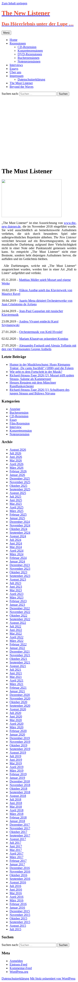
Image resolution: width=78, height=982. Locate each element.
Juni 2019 (16, 759)
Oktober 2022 (18, 615)
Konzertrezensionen (30, 50)
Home (13, 39)
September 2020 (20, 705)
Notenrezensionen (29, 61)
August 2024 (18, 536)
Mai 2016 (16, 893)
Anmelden (16, 961)
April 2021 (16, 680)
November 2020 (20, 698)
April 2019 (16, 767)
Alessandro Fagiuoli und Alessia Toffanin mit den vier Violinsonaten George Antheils (39, 347)
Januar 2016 (17, 907)
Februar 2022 (18, 644)
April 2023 (16, 594)
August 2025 (18, 493)
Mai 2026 (16, 460)
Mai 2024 (16, 547)
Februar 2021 (18, 687)
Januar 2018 (17, 821)
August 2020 (18, 709)
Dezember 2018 (20, 781)
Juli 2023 (15, 583)
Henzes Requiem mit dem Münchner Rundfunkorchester (33, 384)
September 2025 (20, 489)
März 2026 (16, 467)
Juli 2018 (15, 799)
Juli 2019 (15, 756)
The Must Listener (21, 83)
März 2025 (16, 511)
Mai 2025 (16, 503)
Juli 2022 (15, 626)
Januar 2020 (17, 734)
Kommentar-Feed (21, 968)
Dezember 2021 (20, 651)
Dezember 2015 (20, 911)
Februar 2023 (18, 601)
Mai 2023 (16, 590)
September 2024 (20, 532)
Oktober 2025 (18, 485)
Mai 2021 (16, 677)
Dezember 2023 (20, 565)
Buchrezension (19, 412)
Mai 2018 (16, 806)
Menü (6, 32)
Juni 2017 (16, 846)
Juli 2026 (15, 453)
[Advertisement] (39, 130)
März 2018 (16, 814)
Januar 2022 (17, 648)
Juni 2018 (16, 803)
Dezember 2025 (20, 478)
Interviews (16, 65)
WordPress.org (19, 971)
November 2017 (20, 828)
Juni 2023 (16, 586)
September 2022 (20, 619)
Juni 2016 (16, 889)
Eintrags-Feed (18, 964)
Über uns (15, 72)
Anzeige (15, 409)
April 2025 (16, 507)
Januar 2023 (17, 604)
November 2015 (20, 914)
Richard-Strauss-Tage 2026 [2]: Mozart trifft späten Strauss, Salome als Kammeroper (42, 377)
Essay (13, 419)
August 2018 (18, 795)
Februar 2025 (18, 514)
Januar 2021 (17, 691)
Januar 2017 (17, 864)
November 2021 (20, 655)
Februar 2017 (18, 860)
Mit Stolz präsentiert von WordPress (52, 978)
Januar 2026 (17, 475)
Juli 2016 (15, 886)
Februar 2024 (18, 558)
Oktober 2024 (18, 529)
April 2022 (16, 637)
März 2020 (16, 727)
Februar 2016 (18, 904)
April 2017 (16, 853)
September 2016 (20, 878)
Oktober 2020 (18, 702)
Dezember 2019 (20, 738)
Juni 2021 (16, 673)
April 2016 (16, 896)
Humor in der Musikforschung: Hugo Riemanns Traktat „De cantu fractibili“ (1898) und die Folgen (42, 366)
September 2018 (20, 792)
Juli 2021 (15, 669)
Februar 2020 (18, 731)
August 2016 (18, 882)
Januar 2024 (17, 561)
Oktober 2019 (18, 745)
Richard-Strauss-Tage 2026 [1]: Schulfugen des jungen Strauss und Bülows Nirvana (39, 391)
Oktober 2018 (18, 788)
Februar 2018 (18, 817)
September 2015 (20, 922)
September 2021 (20, 662)
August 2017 (18, 839)
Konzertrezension (21, 430)
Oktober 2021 (18, 658)
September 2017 (20, 835)
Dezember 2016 (20, 868)
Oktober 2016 (18, 875)
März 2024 (16, 554)
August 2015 (18, 925)
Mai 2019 (16, 763)
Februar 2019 (18, 774)
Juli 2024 (15, 539)
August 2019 (18, 752)
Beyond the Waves (21, 86)
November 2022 (20, 612)
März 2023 (16, 597)
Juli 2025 (15, 496)
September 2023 (20, 576)
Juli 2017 (15, 842)
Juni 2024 (16, 543)
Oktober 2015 (18, 918)
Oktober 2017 (18, 832)
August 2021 (18, 666)
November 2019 (20, 741)
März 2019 (16, 770)
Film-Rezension (20, 423)
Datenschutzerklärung (31, 79)
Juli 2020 (15, 713)
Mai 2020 (16, 720)
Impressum (16, 76)
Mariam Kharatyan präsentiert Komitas (43, 338)
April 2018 (16, 810)
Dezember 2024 (20, 521)
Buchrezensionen (28, 57)
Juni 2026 (16, 457)
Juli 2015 (15, 929)
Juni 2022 (16, 630)
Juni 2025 (16, 500)
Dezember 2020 (20, 695)
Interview (16, 427)
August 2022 (18, 622)
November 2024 (20, 525)
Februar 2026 (18, 471)
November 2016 (20, 871)
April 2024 (16, 550)
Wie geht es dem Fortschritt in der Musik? (36, 371)
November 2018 (20, 785)
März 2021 (16, 684)
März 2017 (16, 857)
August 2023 (18, 579)
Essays (14, 68)
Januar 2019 (17, 777)
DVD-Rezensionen (30, 54)
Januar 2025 (17, 518)
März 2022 (16, 640)
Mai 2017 (16, 850)
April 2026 (16, 464)
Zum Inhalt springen (14, 3)
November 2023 (20, 568)
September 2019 (20, 749)
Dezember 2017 (20, 824)
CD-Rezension (27, 47)
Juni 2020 (16, 716)
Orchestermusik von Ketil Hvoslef (40, 332)
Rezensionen (18, 43)
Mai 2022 (16, 633)
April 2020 (16, 723)
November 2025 (20, 482)
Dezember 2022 (20, 608)
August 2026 (18, 449)
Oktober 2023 (18, 572)
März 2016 (16, 900)
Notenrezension (19, 434)
